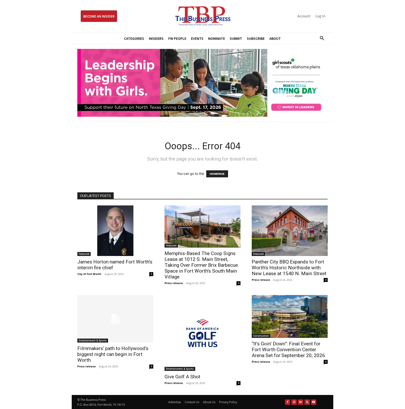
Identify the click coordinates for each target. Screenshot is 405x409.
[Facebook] (287, 402)
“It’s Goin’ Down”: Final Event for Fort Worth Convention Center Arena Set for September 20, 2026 (288, 349)
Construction (261, 335)
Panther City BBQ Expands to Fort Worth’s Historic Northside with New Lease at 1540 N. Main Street (289, 267)
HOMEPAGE (217, 173)
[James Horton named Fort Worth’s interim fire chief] (115, 230)
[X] (307, 402)
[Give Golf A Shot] (202, 333)
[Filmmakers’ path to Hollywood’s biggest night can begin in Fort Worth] (115, 319)
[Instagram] (294, 402)
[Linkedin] (300, 402)
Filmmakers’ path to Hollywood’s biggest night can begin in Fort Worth (112, 354)
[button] (320, 38)
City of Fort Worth (89, 274)
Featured (84, 254)
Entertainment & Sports (93, 340)
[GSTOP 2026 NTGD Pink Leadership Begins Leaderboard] (202, 83)
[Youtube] (313, 402)
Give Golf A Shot (182, 377)
